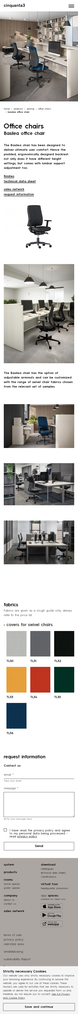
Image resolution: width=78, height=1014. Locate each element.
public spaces (12, 888)
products (18, 109)
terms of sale (13, 935)
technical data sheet (20, 181)
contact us (10, 904)
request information (19, 194)
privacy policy (27, 836)
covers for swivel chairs (29, 625)
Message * (11, 788)
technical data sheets (53, 873)
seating (30, 109)
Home (7, 109)
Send (39, 846)
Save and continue (39, 1007)
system (9, 864)
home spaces (12, 884)
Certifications (48, 877)
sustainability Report (17, 959)
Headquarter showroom (54, 888)
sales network (14, 189)
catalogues (47, 869)
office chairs (44, 109)
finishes (9, 176)
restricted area (14, 944)
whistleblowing (13, 951)
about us (9, 900)
